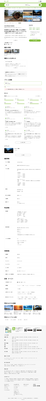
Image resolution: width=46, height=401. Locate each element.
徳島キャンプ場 (40, 348)
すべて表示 (6, 127)
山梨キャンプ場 (14, 343)
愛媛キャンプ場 (14, 349)
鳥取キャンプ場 (22, 348)
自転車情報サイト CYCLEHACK (34, 378)
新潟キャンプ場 (22, 343)
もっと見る (15, 40)
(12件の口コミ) (19, 27)
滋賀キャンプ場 (27, 346)
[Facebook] (37, 385)
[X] (36, 385)
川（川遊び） (11, 364)
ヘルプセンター (25, 385)
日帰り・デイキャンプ (7, 364)
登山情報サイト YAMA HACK (17, 378)
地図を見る (14, 27)
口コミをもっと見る (35, 38)
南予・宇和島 (19, 319)
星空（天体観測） (13, 365)
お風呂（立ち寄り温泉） (7, 365)
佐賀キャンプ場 (18, 351)
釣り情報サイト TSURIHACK (25, 378)
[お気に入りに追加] (12, 306)
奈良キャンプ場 (31, 346)
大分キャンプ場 (31, 351)
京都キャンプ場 (22, 346)
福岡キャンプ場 (14, 351)
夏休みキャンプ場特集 (33, 372)
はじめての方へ (6, 387)
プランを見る (35, 40)
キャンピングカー (33, 364)
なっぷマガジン (16, 388)
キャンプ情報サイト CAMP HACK (8, 378)
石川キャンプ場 (31, 343)
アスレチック (17, 365)
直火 (22, 365)
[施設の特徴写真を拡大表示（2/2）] (15, 51)
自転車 (20, 365)
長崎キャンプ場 (22, 351)
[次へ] (41, 34)
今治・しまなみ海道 (13, 319)
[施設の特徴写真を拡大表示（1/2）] (8, 51)
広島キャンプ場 (18, 348)
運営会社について (6, 385)
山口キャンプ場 (31, 348)
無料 (21, 364)
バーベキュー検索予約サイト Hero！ (8, 381)
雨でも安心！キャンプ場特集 (26, 372)
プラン (5, 86)
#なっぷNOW (15, 387)
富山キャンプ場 (27, 343)
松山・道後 (6, 319)
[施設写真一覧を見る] (13, 16)
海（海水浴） (15, 364)
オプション (8, 86)
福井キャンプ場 (35, 343)
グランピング (11, 359)
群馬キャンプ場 (14, 341)
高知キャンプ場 (18, 349)
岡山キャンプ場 (14, 348)
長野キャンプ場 (18, 343)
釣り (28, 364)
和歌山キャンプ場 (36, 346)
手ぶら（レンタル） (24, 364)
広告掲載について (16, 391)
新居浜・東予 (25, 319)
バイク (30, 364)
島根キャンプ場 (27, 348)
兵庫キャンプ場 (18, 346)
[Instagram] (33, 385)
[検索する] (40, 5)
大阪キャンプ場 (14, 346)
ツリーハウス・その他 (7, 359)
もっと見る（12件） (23, 142)
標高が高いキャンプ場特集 (7, 373)
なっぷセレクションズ (16, 385)
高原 (19, 364)
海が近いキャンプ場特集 (7, 372)
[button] (13, 110)
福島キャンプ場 (14, 338)
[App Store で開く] (30, 330)
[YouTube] (39, 385)
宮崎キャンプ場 (35, 351)
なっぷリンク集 (6, 388)
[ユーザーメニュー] (40, 1)
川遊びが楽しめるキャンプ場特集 (15, 373)
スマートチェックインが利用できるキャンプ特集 (17, 372)
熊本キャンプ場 (27, 351)
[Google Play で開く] (39, 330)
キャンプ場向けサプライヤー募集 (17, 394)
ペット (24, 365)
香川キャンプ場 (35, 348)
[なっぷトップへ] (6, 1)
